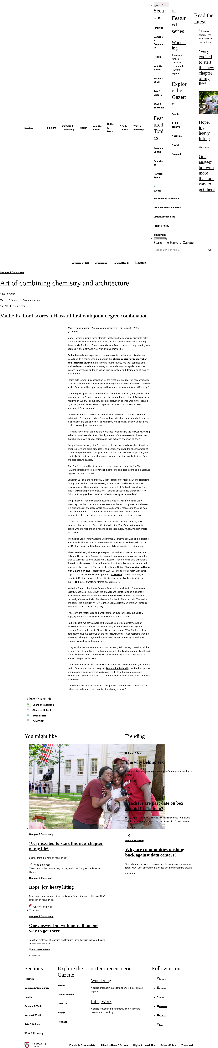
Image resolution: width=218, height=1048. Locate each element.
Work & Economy (134, 840)
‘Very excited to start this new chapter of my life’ (206, 67)
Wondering (101, 980)
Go (209, 250)
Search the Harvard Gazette (174, 242)
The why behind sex (144, 762)
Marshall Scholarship (117, 668)
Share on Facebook (43, 704)
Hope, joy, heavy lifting (51, 887)
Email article (39, 715)
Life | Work (101, 1001)
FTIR (74, 581)
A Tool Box (116, 574)
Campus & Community (12, 272)
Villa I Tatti (116, 595)
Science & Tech (133, 753)
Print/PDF (38, 721)
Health (129, 794)
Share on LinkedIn (42, 710)
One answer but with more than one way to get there (207, 173)
